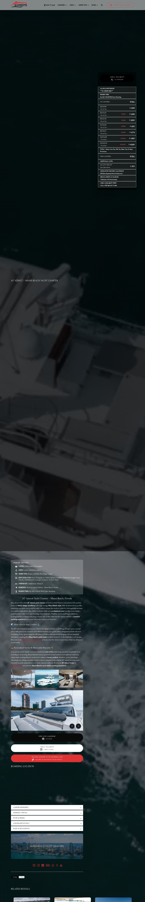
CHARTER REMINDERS (20, 807)
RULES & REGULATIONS (21, 829)
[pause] (71, 548)
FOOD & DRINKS (19, 818)
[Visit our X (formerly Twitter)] (57, 865)
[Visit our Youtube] (61, 865)
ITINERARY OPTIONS (20, 813)
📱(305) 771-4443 (49, 5)
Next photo (78, 726)
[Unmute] (74, 548)
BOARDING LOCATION (22, 766)
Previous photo (72, 726)
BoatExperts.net (16, 666)
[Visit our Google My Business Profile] (34, 865)
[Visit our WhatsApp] (53, 865)
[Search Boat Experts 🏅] (101, 5)
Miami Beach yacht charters (32, 640)
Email (22, 877)
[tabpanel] (47, 710)
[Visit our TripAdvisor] (48, 865)
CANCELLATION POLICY (21, 823)
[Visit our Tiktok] (43, 865)
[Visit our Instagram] (38, 865)
